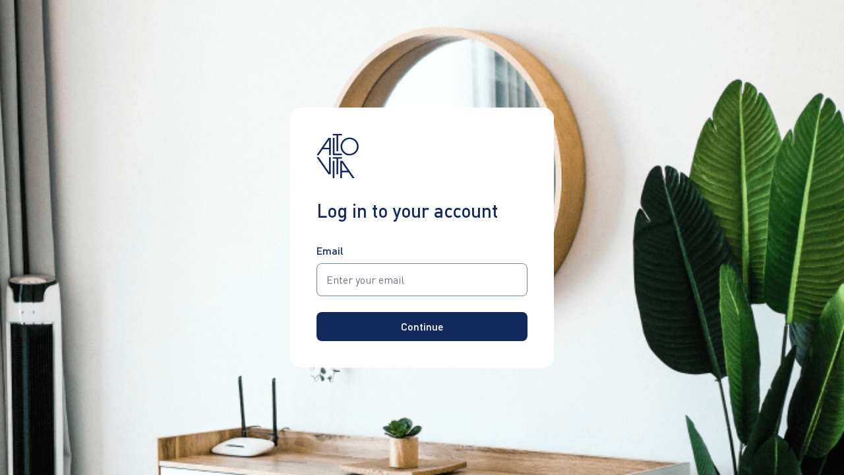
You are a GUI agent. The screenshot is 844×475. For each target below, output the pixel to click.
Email (330, 250)
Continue (422, 326)
